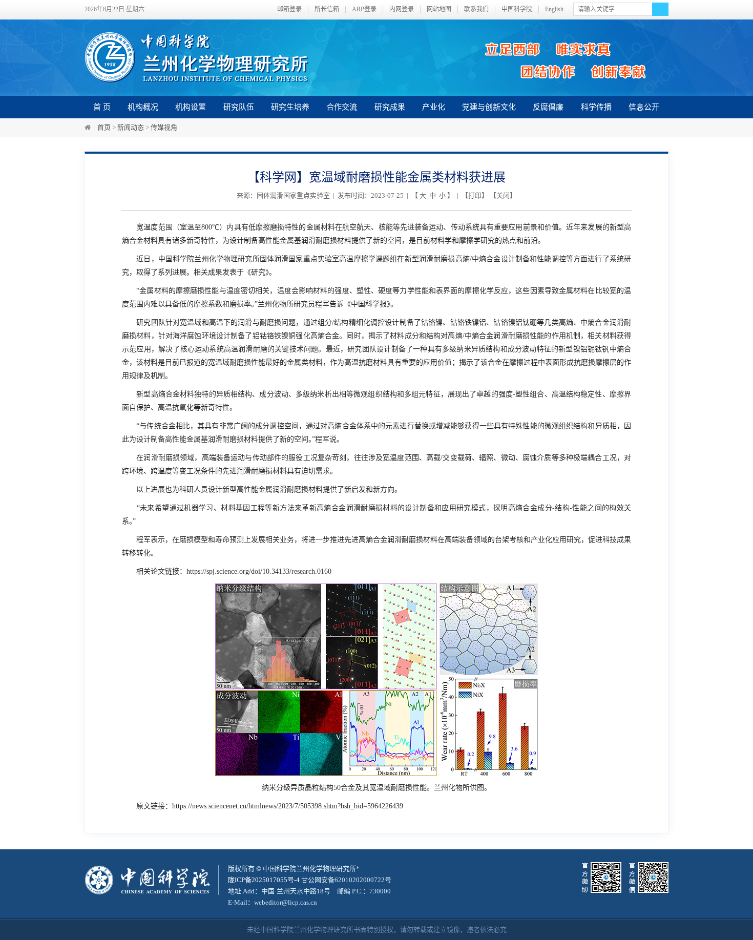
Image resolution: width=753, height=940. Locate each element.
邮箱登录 (289, 9)
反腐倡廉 (548, 107)
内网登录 (401, 9)
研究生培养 (290, 107)
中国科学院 (516, 9)
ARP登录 (364, 9)
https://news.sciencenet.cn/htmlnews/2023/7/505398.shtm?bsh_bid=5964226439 (287, 806)
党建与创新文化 (489, 107)
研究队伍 (238, 107)
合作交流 (341, 107)
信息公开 (644, 107)
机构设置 (190, 107)
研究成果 (389, 107)
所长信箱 (327, 9)
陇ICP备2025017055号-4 (264, 880)
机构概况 (143, 107)
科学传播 (596, 107)
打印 (475, 195)
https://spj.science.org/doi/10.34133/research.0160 (258, 571)
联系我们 (476, 9)
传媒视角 (164, 127)
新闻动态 (130, 127)
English (554, 9)
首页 (104, 127)
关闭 (503, 195)
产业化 (433, 107)
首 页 (102, 107)
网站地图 (439, 9)
